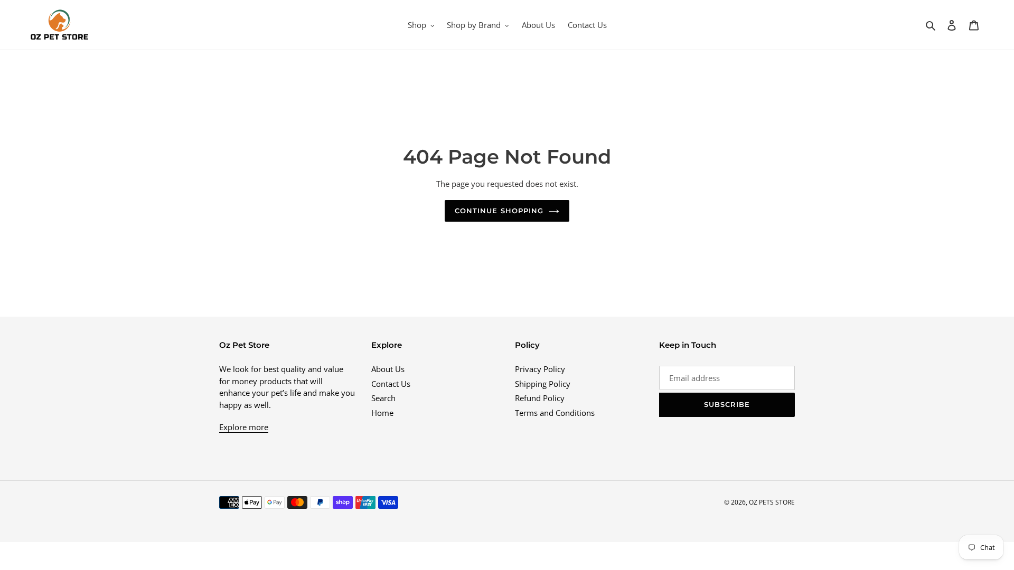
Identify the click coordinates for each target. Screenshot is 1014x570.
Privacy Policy (540, 369)
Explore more (243, 427)
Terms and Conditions (555, 412)
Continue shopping (499, 210)
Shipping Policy (542, 383)
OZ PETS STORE (772, 502)
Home (382, 412)
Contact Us (390, 383)
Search (383, 398)
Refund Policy (540, 398)
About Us (388, 369)
